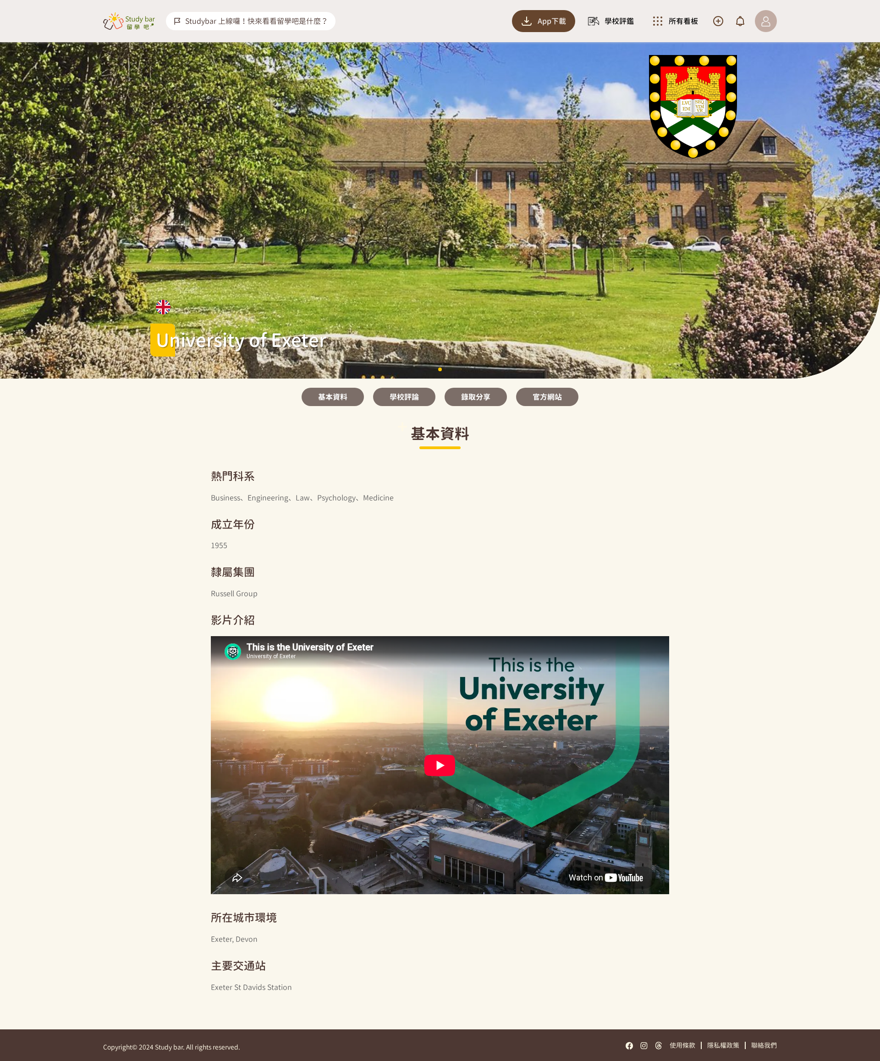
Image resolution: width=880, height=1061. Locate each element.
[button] (440, 369)
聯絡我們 (764, 1045)
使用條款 (682, 1045)
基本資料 (332, 397)
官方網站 (547, 397)
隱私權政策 (723, 1045)
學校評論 (404, 397)
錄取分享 (475, 397)
